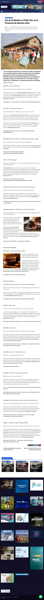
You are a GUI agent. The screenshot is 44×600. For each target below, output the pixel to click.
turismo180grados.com (7, 469)
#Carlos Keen (30, 27)
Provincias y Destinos (9, 17)
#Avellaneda (15, 27)
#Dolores (36, 27)
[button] (40, 11)
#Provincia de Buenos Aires (27, 28)
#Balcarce (25, 27)
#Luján (14, 28)
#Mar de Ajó (18, 28)
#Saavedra (35, 28)
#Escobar (7, 28)
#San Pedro (7, 30)
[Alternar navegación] (21, 11)
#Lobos (10, 28)
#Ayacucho (20, 27)
